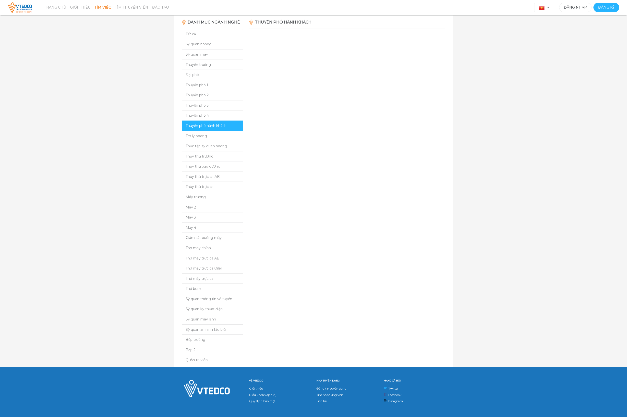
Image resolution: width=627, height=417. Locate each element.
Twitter (392, 388)
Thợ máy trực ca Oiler (204, 268)
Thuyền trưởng (198, 64)
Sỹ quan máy (197, 54)
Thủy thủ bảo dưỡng (203, 166)
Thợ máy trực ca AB (202, 258)
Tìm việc (103, 7)
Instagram (394, 401)
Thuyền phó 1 (197, 85)
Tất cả (191, 34)
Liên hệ (321, 401)
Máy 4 (191, 227)
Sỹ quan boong (199, 44)
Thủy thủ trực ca (200, 186)
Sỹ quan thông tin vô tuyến (209, 299)
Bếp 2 (190, 350)
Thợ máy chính (198, 248)
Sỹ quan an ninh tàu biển (207, 329)
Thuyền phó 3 (197, 105)
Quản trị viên (197, 360)
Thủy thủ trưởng (200, 156)
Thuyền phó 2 (197, 95)
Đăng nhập (575, 7)
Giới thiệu (80, 7)
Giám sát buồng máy (204, 237)
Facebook (393, 395)
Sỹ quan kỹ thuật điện (204, 309)
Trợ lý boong (196, 136)
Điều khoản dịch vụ (263, 395)
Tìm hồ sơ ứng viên (329, 395)
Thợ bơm (193, 288)
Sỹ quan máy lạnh (201, 319)
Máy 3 (191, 217)
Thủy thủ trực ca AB (203, 176)
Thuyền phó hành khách (206, 125)
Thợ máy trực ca (199, 278)
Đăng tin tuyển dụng (331, 388)
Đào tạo (160, 7)
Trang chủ (55, 7)
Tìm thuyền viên (131, 7)
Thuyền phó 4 (197, 115)
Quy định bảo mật (262, 401)
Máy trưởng (196, 197)
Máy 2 (191, 207)
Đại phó (192, 75)
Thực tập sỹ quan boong (206, 146)
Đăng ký (606, 7)
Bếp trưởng (195, 339)
